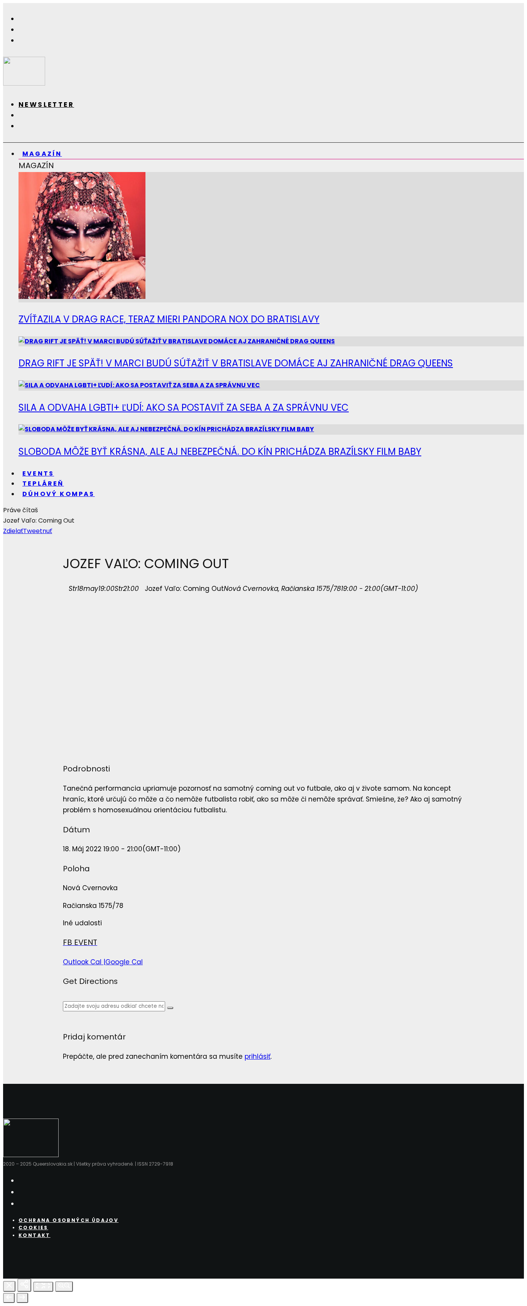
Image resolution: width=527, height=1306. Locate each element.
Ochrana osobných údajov (68, 1220)
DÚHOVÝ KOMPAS (58, 493)
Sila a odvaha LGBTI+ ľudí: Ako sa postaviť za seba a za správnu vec (184, 407)
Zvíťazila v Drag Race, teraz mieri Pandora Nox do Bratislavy (169, 319)
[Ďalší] (22, 1298)
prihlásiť (257, 1056)
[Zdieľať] (24, 1285)
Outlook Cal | (84, 962)
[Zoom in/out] (64, 1286)
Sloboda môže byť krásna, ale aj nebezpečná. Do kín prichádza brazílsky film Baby (220, 451)
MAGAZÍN (42, 153)
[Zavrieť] (9, 1286)
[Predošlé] (9, 1298)
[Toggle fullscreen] (43, 1287)
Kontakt (35, 1235)
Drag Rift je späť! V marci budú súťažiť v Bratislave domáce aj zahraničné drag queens (236, 363)
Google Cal (124, 962)
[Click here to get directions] (170, 1008)
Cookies (33, 1227)
